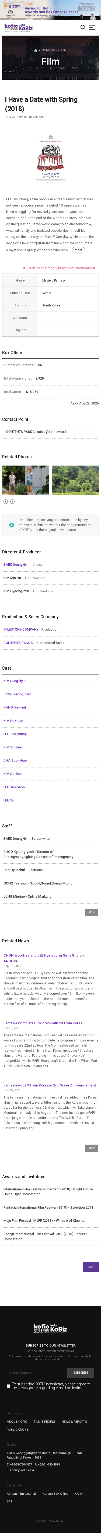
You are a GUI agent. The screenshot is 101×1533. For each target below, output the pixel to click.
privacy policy (28, 1388)
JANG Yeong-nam (17, 694)
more (78, 250)
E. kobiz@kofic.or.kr (20, 1470)
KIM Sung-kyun (15, 681)
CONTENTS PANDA (19, 643)
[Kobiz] (25, 28)
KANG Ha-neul (15, 707)
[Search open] (83, 28)
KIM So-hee (13, 747)
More (91, 912)
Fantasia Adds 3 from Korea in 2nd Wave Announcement (50, 1085)
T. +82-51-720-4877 (19, 1464)
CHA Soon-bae (15, 760)
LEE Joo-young (15, 734)
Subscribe (81, 1372)
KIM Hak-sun (13, 721)
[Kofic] (11, 28)
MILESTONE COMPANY (21, 629)
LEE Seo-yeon (14, 787)
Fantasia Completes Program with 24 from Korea (43, 1023)
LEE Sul (9, 800)
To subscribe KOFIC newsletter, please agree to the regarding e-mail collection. (51, 1386)
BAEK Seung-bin (16, 565)
